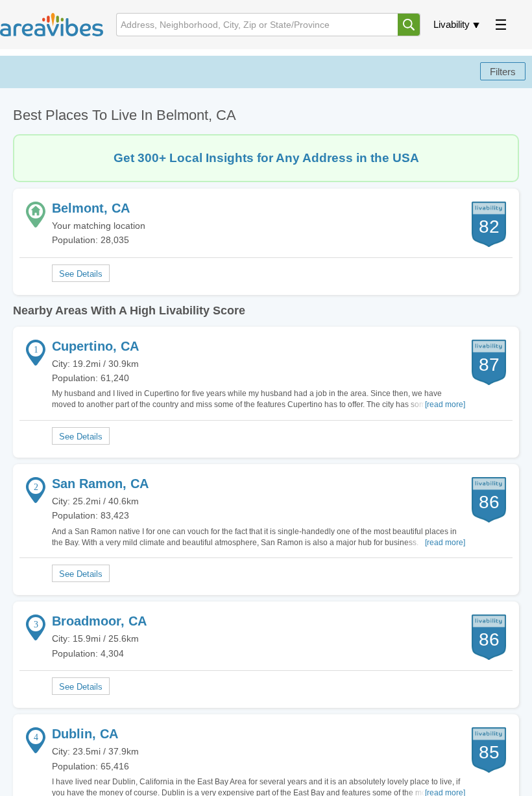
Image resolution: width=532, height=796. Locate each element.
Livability (451, 24)
